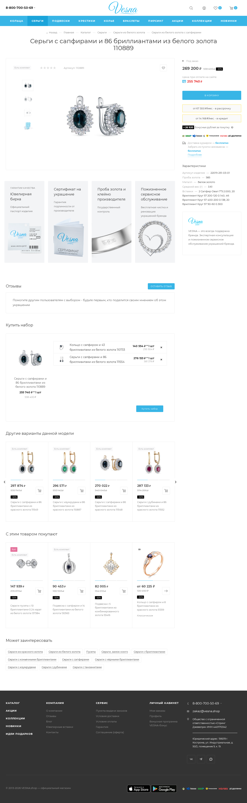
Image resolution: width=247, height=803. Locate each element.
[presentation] (4, 482)
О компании (54, 710)
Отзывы (51, 716)
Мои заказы (157, 710)
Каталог (13, 702)
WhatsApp (211, 759)
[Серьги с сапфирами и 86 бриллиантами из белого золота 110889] (96, 115)
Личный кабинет (164, 702)
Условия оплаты (106, 721)
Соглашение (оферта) (110, 732)
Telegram (201, 759)
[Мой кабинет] (204, 8)
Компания (55, 702)
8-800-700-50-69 (19, 8)
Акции (11, 710)
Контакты (52, 732)
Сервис (102, 702)
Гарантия (102, 726)
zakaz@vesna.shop (206, 711)
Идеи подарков (19, 733)
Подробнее (195, 154)
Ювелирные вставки (59, 726)
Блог (49, 721)
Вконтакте (191, 759)
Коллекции (15, 718)
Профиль (156, 716)
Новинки (13, 726)
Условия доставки (107, 716)
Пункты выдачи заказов (111, 710)
